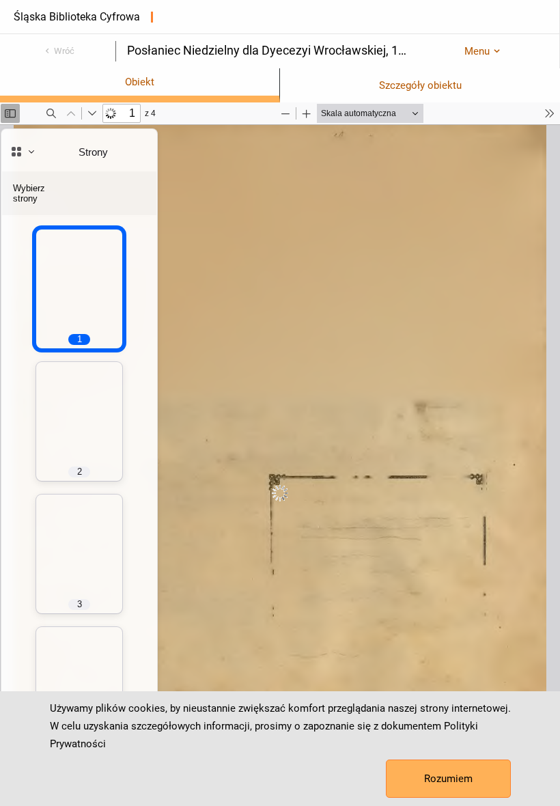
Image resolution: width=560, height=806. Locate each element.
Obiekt (139, 82)
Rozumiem (448, 779)
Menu (477, 51)
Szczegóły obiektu (420, 85)
